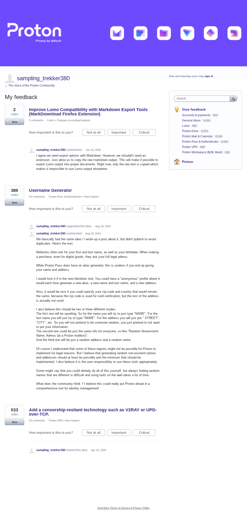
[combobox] (203, 98)
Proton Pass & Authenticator (65, 196)
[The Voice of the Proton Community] (123, 33)
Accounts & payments (196, 115)
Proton (187, 162)
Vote (14, 121)
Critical (147, 133)
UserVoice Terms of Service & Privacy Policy (123, 507)
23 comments (37, 420)
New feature (91, 196)
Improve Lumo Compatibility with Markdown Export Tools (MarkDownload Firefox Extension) (88, 111)
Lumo (50, 120)
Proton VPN (55, 420)
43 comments (37, 196)
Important (120, 133)
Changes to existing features (73, 120)
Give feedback (194, 109)
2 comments (36, 120)
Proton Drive (190, 131)
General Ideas (191, 120)
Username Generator (50, 190)
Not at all (96, 133)
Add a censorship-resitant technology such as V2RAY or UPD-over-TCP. (93, 412)
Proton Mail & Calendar (197, 136)
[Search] (233, 98)
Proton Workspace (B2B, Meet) (202, 152)
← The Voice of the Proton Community (30, 85)
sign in (209, 76)
